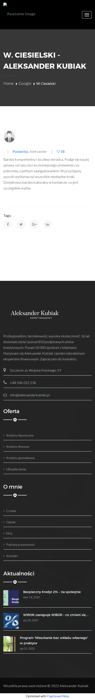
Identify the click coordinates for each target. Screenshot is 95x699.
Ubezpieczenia (16, 469)
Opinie (10, 522)
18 (62, 151)
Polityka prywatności (20, 544)
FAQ (9, 533)
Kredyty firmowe (17, 446)
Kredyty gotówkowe (20, 458)
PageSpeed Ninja (58, 696)
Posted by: (30, 151)
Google (25, 83)
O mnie (11, 511)
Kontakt (12, 556)
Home (8, 83)
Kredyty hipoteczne (20, 435)
